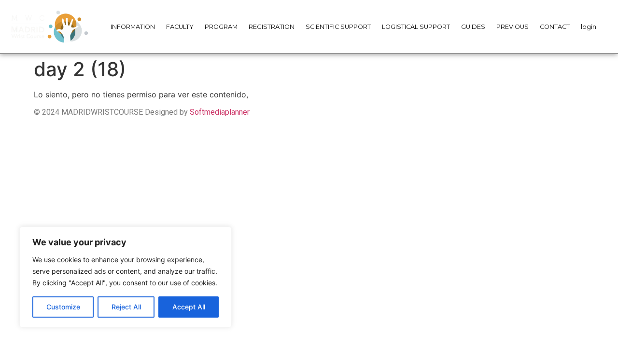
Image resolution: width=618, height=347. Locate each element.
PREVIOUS (512, 26)
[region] (125, 277)
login (588, 26)
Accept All (188, 307)
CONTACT (555, 26)
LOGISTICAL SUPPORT (416, 26)
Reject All (126, 307)
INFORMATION (133, 26)
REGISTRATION (272, 26)
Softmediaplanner (220, 112)
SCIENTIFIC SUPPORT (338, 26)
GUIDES (473, 26)
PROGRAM (221, 26)
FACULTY (180, 26)
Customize (63, 307)
